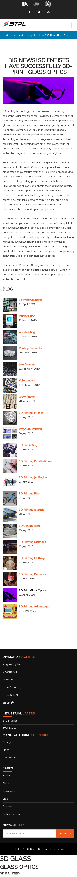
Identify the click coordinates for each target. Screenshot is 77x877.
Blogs (6, 749)
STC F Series (10, 720)
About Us (8, 783)
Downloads (9, 791)
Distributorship (11, 814)
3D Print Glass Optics (58, 35)
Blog (5, 798)
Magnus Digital (11, 664)
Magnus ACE (10, 671)
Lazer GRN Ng (11, 695)
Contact (7, 806)
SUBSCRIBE (65, 833)
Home (6, 775)
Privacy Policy (58, 849)
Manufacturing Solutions (30, 35)
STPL (14, 849)
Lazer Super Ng (12, 687)
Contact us (9, 757)
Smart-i (8, 702)
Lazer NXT (9, 679)
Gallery (7, 742)
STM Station (10, 728)
